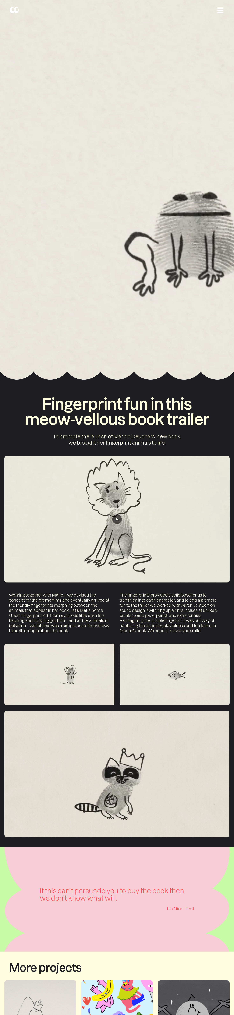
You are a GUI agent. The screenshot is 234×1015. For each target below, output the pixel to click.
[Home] (14, 10)
